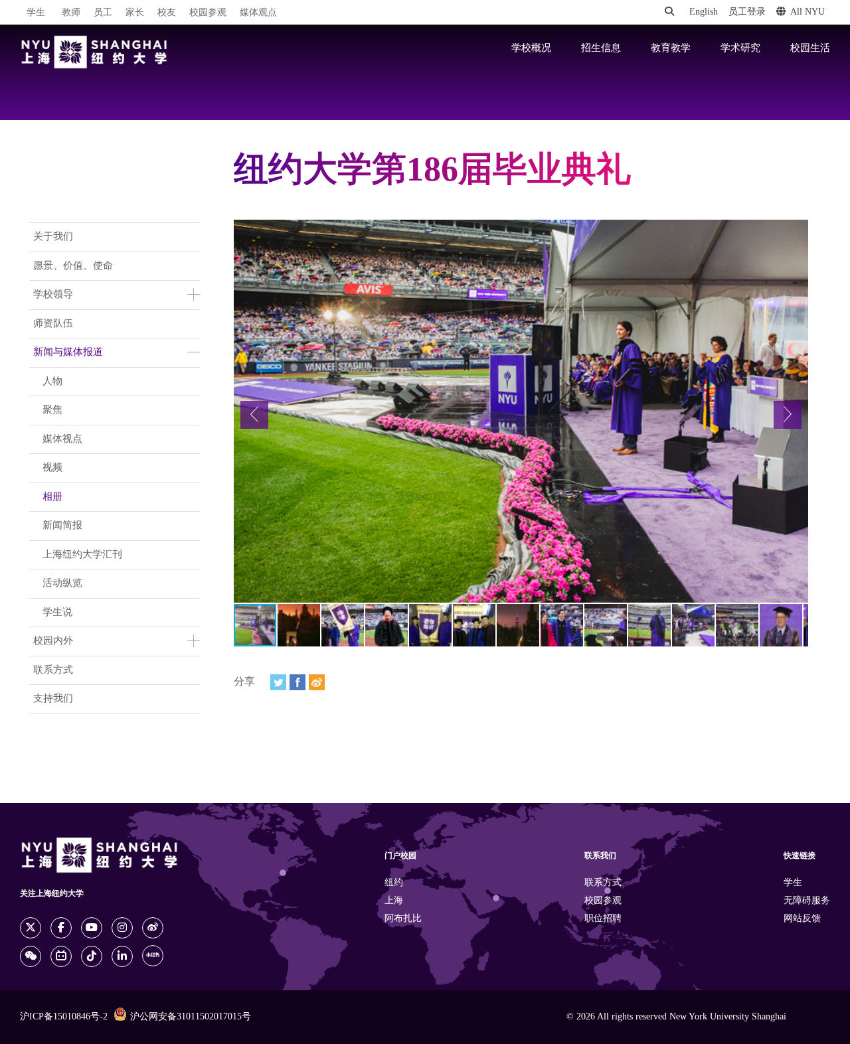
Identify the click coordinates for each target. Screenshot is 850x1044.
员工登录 (747, 12)
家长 (135, 13)
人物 (52, 381)
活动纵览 (62, 583)
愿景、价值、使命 (73, 266)
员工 (103, 13)
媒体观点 (258, 13)
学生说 (57, 612)
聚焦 (52, 410)
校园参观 (207, 13)
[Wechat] (30, 956)
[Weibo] (317, 682)
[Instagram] (122, 927)
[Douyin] (91, 956)
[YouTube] (91, 927)
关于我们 (53, 237)
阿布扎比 (403, 919)
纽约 (393, 883)
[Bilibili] (61, 956)
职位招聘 (603, 919)
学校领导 (53, 294)
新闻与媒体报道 (68, 352)
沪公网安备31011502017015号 (190, 1017)
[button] (254, 415)
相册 (52, 497)
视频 (52, 468)
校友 (166, 13)
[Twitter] (278, 682)
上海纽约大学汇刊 (82, 555)
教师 (71, 13)
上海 (393, 901)
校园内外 (53, 641)
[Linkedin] (122, 956)
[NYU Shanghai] (94, 52)
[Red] (152, 955)
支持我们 (53, 699)
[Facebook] (297, 682)
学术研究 (740, 48)
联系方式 (53, 670)
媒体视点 (62, 439)
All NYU (807, 12)
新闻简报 (62, 525)
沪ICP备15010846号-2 (64, 1017)
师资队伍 (53, 324)
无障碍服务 (807, 901)
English (703, 12)
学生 (36, 12)
